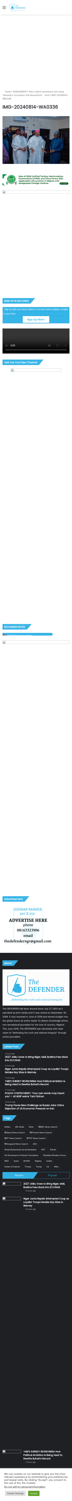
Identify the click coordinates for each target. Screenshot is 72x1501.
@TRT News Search (36, 1138)
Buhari (53, 1149)
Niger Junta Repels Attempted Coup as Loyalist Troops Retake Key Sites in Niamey (46, 1202)
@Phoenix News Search (41, 1132)
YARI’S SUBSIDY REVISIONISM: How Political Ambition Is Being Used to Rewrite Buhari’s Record (42, 1455)
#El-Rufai (19, 1127)
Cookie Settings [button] (15, 1493)
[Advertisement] (36, 52)
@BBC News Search (47, 1127)
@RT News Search (13, 1138)
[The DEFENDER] (17, 7)
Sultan (49, 1161)
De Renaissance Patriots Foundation (21, 1155)
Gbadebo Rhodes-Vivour (54, 1155)
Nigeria (38, 1161)
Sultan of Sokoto (12, 1166)
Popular (52, 1175)
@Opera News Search (14, 1132)
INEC (6, 1161)
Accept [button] (34, 1493)
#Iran (31, 1127)
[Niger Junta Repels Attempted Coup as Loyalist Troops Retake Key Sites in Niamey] (12, 1322)
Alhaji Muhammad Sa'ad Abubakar (20, 1149)
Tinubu (28, 1166)
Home (7, 91)
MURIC (26, 1161)
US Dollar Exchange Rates (20, 635)
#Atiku (7, 1127)
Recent (19, 1175)
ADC (35, 1144)
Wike (56, 1166)
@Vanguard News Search (16, 1144)
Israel (16, 1161)
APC (43, 1149)
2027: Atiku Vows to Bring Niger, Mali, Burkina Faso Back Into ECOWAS (44, 1185)
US (47, 1166)
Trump (39, 1166)
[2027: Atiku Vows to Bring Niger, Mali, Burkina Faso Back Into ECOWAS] (12, 1188)
